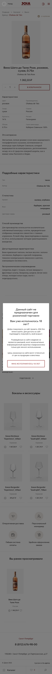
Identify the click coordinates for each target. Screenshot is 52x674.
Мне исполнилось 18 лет (26, 364)
